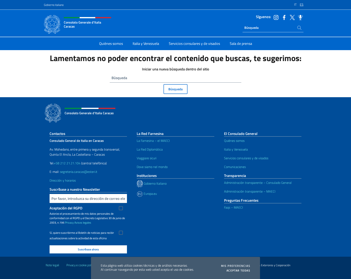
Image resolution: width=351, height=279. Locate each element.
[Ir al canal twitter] (291, 17)
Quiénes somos (234, 140)
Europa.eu (150, 193)
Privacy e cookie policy (80, 265)
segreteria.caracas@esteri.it (78, 171)
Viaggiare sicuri (146, 158)
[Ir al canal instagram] (275, 17)
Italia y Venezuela (236, 149)
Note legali (52, 265)
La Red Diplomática (150, 149)
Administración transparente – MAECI (249, 191)
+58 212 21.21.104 (67, 163)
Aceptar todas (238, 270)
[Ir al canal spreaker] (299, 17)
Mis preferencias (235, 265)
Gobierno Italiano (155, 183)
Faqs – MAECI (233, 207)
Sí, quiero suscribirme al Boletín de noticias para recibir (82, 233)
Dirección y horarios (63, 180)
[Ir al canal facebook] (283, 17)
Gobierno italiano (54, 5)
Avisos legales (82, 222)
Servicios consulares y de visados (246, 158)
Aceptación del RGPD (66, 208)
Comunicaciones (235, 166)
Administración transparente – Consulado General (258, 182)
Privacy (69, 222)
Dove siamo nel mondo (152, 166)
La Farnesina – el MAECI (153, 140)
